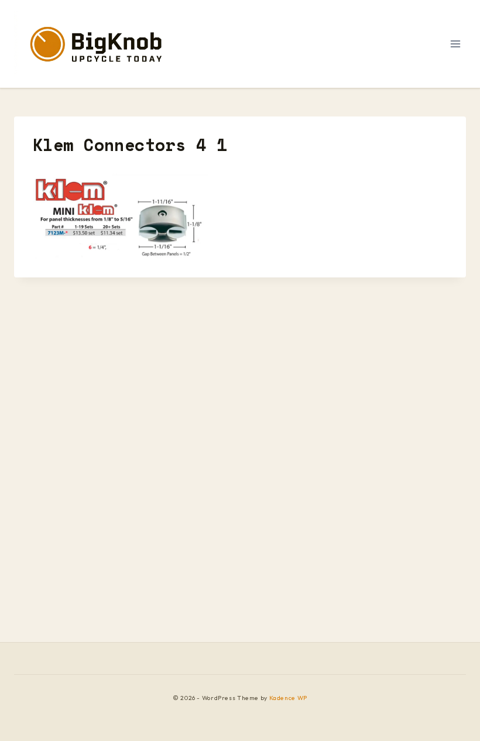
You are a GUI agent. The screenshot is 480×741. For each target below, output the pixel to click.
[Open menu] (455, 44)
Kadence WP (288, 698)
